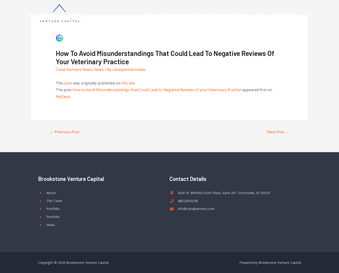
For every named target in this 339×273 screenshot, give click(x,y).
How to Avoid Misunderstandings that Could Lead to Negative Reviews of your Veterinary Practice (156, 89)
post (68, 83)
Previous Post (64, 131)
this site (128, 83)
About (167, 13)
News (259, 13)
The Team (189, 13)
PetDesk (63, 96)
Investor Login (284, 13)
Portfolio (213, 13)
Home (149, 13)
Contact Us (237, 13)
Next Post (278, 131)
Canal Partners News (74, 69)
